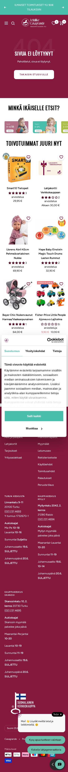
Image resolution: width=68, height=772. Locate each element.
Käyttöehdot (45, 464)
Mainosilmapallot (47, 437)
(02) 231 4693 (13, 511)
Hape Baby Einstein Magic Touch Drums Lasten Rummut (50, 254)
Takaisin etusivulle (34, 74)
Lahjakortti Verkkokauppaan (50, 190)
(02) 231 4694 (46, 519)
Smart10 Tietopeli (17, 188)
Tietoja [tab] (57, 350)
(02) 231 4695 (13, 610)
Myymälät (43, 444)
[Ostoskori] (61, 23)
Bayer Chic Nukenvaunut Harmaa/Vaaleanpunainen (17, 317)
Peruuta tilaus (46, 485)
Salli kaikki (34, 415)
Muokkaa (32, 428)
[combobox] (17, 23)
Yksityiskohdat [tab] (35, 350)
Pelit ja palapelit (14, 437)
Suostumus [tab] (12, 350)
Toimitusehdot (46, 471)
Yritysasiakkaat (13, 457)
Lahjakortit (11, 444)
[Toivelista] (54, 23)
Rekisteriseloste (47, 457)
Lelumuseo (44, 450)
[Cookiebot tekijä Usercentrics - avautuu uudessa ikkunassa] (48, 340)
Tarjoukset (11, 450)
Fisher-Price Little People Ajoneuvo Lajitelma (50, 317)
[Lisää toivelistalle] (28, 157)
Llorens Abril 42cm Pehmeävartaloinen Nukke (17, 254)
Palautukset (45, 478)
